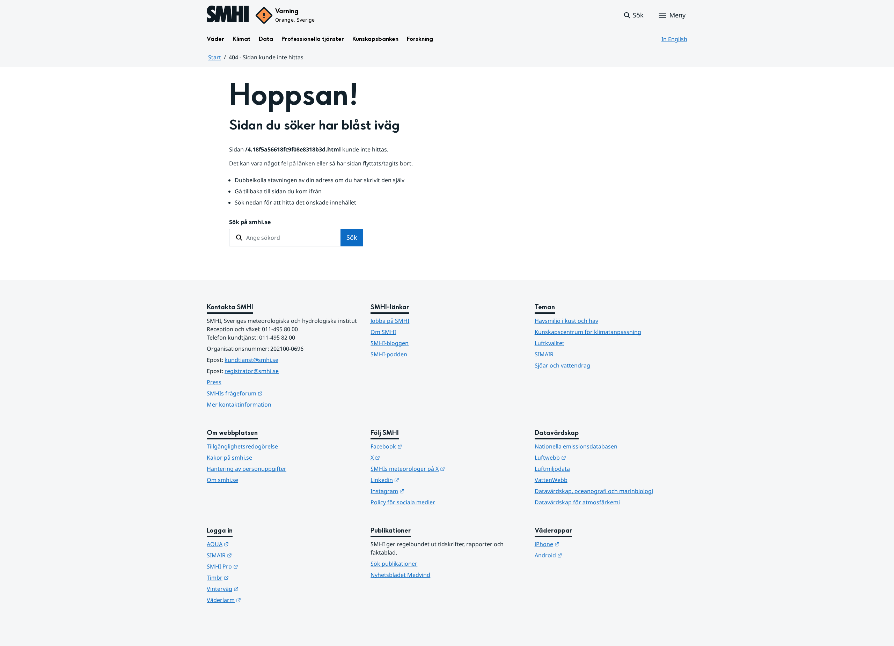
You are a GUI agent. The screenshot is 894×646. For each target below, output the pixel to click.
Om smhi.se (222, 480)
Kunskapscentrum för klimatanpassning (588, 332)
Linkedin (419, 480)
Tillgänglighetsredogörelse (242, 446)
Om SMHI (383, 332)
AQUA (252, 544)
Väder (215, 39)
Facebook (421, 446)
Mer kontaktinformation (239, 404)
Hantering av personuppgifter (246, 469)
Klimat (241, 39)
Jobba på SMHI (390, 321)
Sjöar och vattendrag (562, 365)
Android (583, 555)
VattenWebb (551, 480)
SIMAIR (544, 354)
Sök (351, 237)
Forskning (420, 39)
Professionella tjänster (312, 39)
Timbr (252, 577)
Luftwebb (585, 457)
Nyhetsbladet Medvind (400, 575)
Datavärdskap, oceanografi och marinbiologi (594, 491)
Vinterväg (257, 589)
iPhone (581, 544)
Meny (677, 15)
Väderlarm (258, 600)
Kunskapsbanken (375, 39)
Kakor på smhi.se (229, 457)
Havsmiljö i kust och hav (566, 321)
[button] (633, 15)
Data (266, 39)
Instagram (422, 491)
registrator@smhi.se (252, 371)
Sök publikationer (394, 563)
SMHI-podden (389, 354)
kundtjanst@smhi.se (251, 360)
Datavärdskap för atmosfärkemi (577, 502)
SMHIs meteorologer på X (442, 469)
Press (214, 382)
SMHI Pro (257, 566)
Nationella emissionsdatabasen (576, 446)
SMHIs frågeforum (269, 393)
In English (674, 39)
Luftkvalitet (549, 343)
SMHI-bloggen (390, 343)
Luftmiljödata (552, 469)
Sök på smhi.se (250, 222)
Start (214, 57)
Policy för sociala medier (403, 502)
